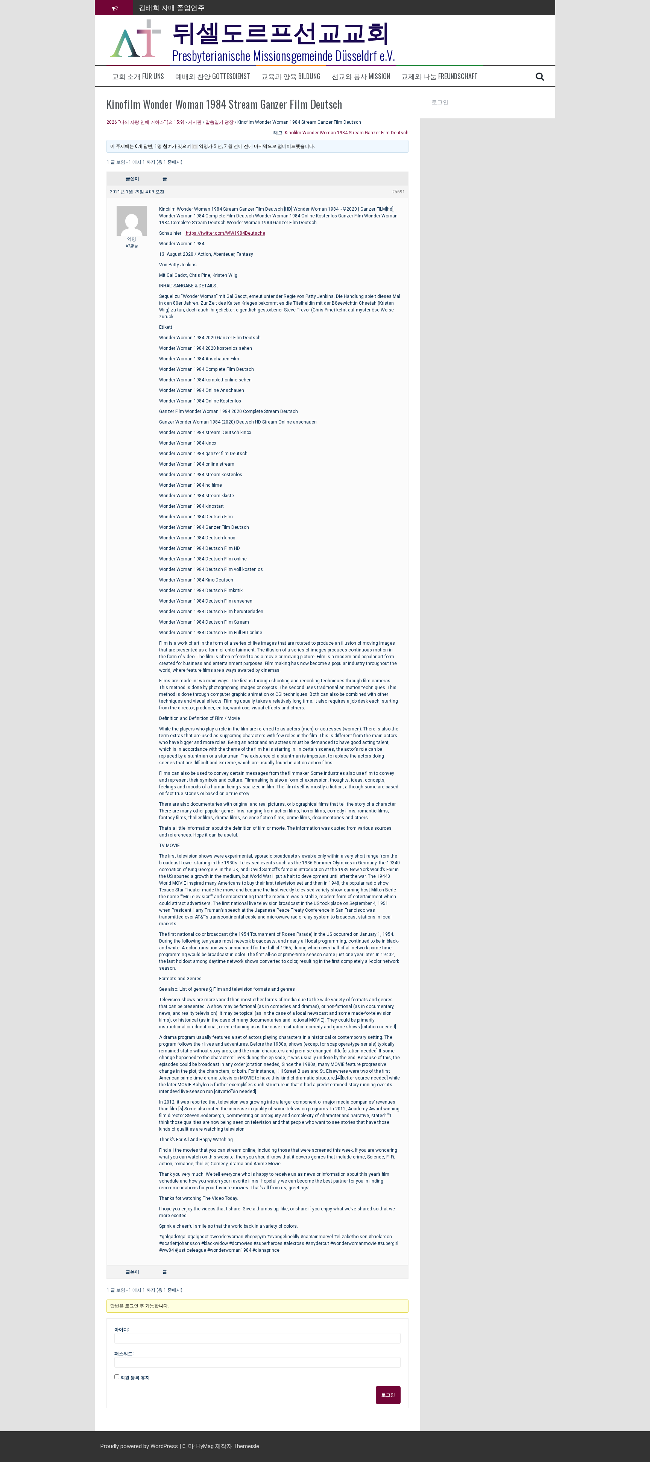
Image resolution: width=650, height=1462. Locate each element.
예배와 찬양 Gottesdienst (212, 76)
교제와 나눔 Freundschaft (439, 76)
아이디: (121, 1329)
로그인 (388, 1395)
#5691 (398, 191)
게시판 (195, 122)
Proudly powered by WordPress (139, 1446)
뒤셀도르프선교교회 (281, 30)
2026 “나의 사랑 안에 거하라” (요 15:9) (145, 122)
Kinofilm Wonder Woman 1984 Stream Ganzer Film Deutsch (347, 132)
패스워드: (124, 1353)
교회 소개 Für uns (138, 76)
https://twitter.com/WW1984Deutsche (225, 233)
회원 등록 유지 (135, 1377)
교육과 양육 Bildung (290, 76)
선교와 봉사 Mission (361, 76)
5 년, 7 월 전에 (228, 146)
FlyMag (205, 1446)
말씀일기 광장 (219, 122)
